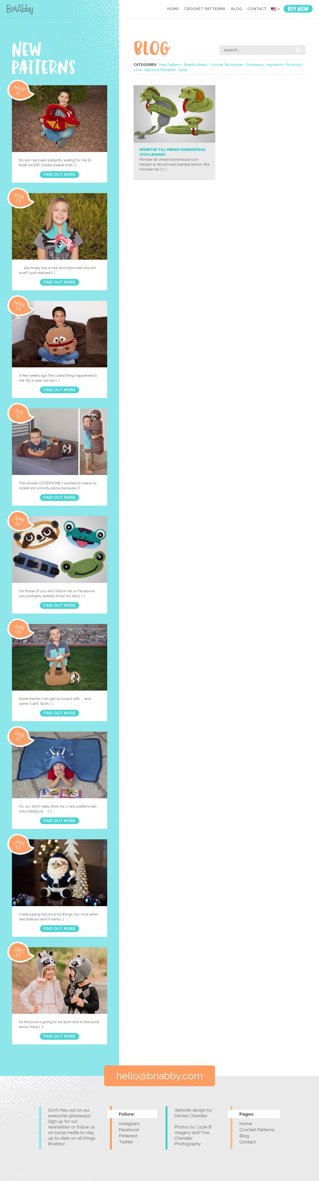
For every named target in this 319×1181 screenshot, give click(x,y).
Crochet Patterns (204, 9)
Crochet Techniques (226, 65)
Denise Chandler (191, 1115)
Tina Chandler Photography (191, 1138)
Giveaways (255, 65)
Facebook (129, 1129)
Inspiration (275, 65)
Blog (236, 9)
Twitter (126, 1141)
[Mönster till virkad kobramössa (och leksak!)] (175, 141)
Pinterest (128, 1135)
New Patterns (170, 65)
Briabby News (195, 65)
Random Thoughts (160, 70)
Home (173, 9)
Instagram (129, 1123)
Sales (182, 70)
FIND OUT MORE (59, 174)
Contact (257, 9)
